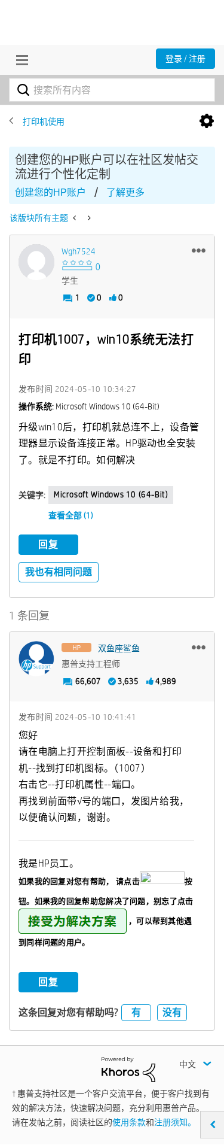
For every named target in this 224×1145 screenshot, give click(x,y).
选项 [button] (206, 121)
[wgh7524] (36, 262)
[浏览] (19, 60)
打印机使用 (44, 121)
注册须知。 (175, 1122)
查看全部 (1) (70, 515)
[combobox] (112, 90)
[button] (198, 250)
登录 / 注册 (185, 58)
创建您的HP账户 (50, 192)
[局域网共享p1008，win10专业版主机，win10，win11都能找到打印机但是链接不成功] (75, 218)
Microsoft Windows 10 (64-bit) (111, 494)
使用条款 (129, 1122)
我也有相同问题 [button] (58, 572)
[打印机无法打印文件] (88, 218)
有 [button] (136, 1012)
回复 (48, 544)
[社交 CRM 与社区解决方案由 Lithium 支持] (128, 1069)
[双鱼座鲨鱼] (36, 659)
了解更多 (125, 192)
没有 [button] (172, 1012)
